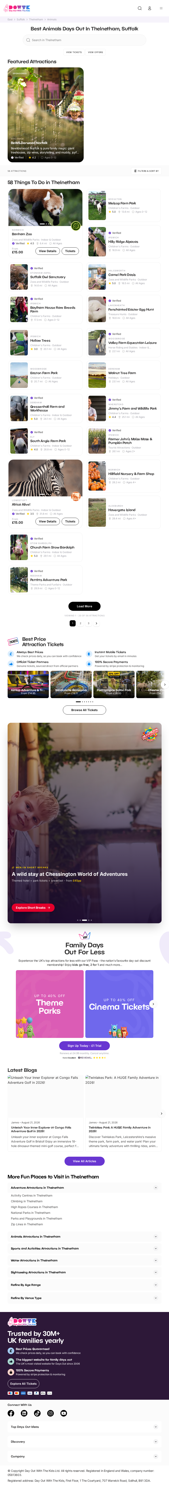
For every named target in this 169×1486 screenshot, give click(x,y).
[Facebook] (11, 1414)
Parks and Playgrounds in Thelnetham (36, 1218)
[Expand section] (156, 1236)
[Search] (139, 8)
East (10, 19)
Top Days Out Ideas (25, 1426)
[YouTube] (63, 1414)
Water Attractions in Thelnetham (34, 1260)
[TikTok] (37, 1414)
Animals (51, 19)
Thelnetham (36, 19)
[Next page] (96, 623)
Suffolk (21, 19)
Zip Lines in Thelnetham (27, 1224)
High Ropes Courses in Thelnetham (34, 1207)
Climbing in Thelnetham (26, 1201)
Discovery (18, 1441)
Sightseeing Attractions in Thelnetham (38, 1272)
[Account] (149, 8)
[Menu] (161, 8)
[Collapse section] (156, 1188)
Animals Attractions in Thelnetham (35, 1236)
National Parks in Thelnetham (30, 1212)
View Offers (95, 52)
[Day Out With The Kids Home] (17, 8)
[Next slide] (153, 1004)
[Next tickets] (165, 684)
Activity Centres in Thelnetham (31, 1195)
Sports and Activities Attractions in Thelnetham (45, 1248)
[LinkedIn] (24, 1414)
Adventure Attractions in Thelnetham (37, 1187)
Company (18, 1456)
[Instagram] (50, 1414)
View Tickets (74, 52)
